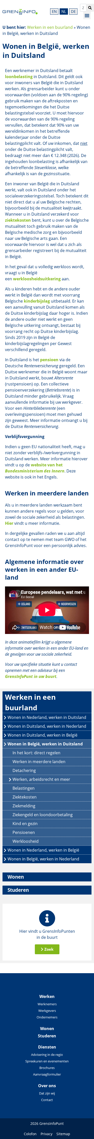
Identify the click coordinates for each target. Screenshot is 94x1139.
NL (63, 11)
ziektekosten (18, 220)
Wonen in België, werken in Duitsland (45, 744)
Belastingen (24, 788)
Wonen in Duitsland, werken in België (42, 735)
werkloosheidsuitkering (37, 279)
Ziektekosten (25, 797)
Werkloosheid (26, 841)
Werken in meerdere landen (39, 761)
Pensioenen (24, 832)
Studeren (18, 889)
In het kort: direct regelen (36, 753)
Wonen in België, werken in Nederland (43, 859)
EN (54, 11)
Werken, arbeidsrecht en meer (41, 779)
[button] (87, 15)
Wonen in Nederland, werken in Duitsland (47, 717)
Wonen (16, 876)
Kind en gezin (25, 823)
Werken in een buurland (50, 27)
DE (73, 11)
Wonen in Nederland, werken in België (43, 850)
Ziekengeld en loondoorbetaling (43, 814)
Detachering (24, 770)
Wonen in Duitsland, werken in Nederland (47, 726)
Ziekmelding (24, 806)
